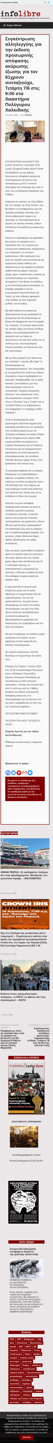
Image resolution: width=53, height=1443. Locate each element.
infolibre (28, 115)
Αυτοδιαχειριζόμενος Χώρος (26, 1155)
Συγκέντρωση (16, 1354)
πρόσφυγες (15, 1395)
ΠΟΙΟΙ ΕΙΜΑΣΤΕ (19, 1122)
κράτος (29, 1387)
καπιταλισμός (32, 1376)
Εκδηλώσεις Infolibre (26, 1057)
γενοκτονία (27, 1361)
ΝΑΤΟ (28, 1347)
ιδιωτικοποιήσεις (34, 1373)
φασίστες (38, 1402)
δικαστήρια (15, 1365)
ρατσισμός (14, 1402)
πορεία (38, 1391)
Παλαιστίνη (26, 1350)
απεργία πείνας (27, 1358)
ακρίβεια (37, 1354)
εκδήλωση (36, 1365)
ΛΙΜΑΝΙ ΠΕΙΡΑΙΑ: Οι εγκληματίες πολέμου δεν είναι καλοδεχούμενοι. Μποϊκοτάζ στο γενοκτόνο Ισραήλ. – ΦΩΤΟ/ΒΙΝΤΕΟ (24, 875)
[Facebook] (45, 2)
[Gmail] (24, 770)
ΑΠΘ (19, 1339)
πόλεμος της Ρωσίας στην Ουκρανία (26, 1398)
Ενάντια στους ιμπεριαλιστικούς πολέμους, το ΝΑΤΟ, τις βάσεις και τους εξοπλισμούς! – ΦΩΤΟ (23, 997)
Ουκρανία (14, 1350)
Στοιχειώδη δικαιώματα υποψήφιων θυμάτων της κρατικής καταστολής (24, 1252)
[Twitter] (48, 2)
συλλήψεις (27, 1402)
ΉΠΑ (12, 1339)
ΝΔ (35, 1347)
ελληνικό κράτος (17, 1373)
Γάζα (39, 1339)
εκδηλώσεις (15, 1369)
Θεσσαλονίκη (36, 1343)
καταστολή (14, 1384)
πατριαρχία (27, 1391)
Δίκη (12, 1343)
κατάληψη (14, 1380)
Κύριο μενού (14, 25)
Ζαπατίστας (22, 1343)
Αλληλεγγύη (29, 1339)
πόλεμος (27, 1395)
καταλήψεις (26, 1380)
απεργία (13, 1358)
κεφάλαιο (26, 1384)
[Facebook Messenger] (30, 770)
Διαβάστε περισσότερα (21, 1311)
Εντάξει (26, 1437)
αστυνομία (14, 1361)
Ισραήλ (13, 1347)
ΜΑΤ (21, 1347)
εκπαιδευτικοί (29, 1369)
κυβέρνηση (15, 1391)
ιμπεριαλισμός (16, 1376)
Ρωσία (37, 1350)
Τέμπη (27, 1354)
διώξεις (26, 1365)
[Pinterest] (19, 770)
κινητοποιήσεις (16, 1387)
